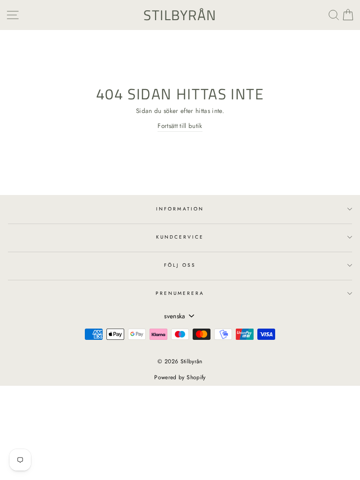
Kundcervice (180, 236)
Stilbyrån (180, 15)
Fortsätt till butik (180, 125)
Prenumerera (180, 293)
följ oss (179, 265)
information (180, 208)
